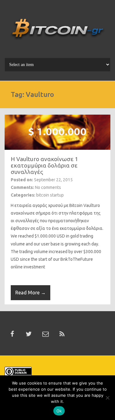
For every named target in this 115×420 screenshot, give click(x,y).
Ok (59, 410)
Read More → (30, 292)
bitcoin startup (50, 195)
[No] (107, 398)
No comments (48, 187)
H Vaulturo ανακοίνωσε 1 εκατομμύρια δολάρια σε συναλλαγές (44, 165)
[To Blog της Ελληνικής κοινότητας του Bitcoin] (57, 31)
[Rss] (62, 334)
